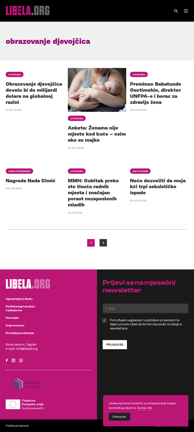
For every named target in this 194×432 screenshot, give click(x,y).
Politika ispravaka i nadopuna (20, 308)
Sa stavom (140, 171)
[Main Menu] (186, 11)
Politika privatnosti (17, 425)
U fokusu (14, 74)
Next (103, 243)
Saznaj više (144, 407)
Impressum (15, 325)
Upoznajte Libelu (19, 299)
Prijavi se (115, 344)
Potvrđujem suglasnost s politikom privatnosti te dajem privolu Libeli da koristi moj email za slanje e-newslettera (146, 324)
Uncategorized (19, 171)
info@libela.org (27, 349)
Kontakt (12, 318)
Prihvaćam (119, 416)
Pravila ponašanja (20, 333)
